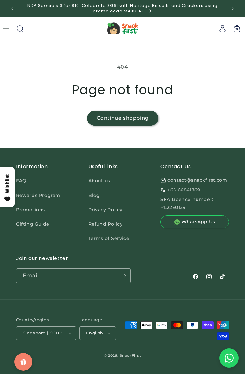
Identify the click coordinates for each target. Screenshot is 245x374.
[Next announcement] (233, 9)
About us (99, 180)
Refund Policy (105, 224)
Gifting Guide (32, 224)
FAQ (21, 180)
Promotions (30, 210)
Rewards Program (38, 195)
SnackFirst (130, 355)
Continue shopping (123, 118)
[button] (20, 28)
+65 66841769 (183, 190)
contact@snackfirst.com (197, 180)
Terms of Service (109, 238)
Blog (94, 195)
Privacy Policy (105, 210)
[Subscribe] (123, 275)
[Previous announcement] (12, 9)
